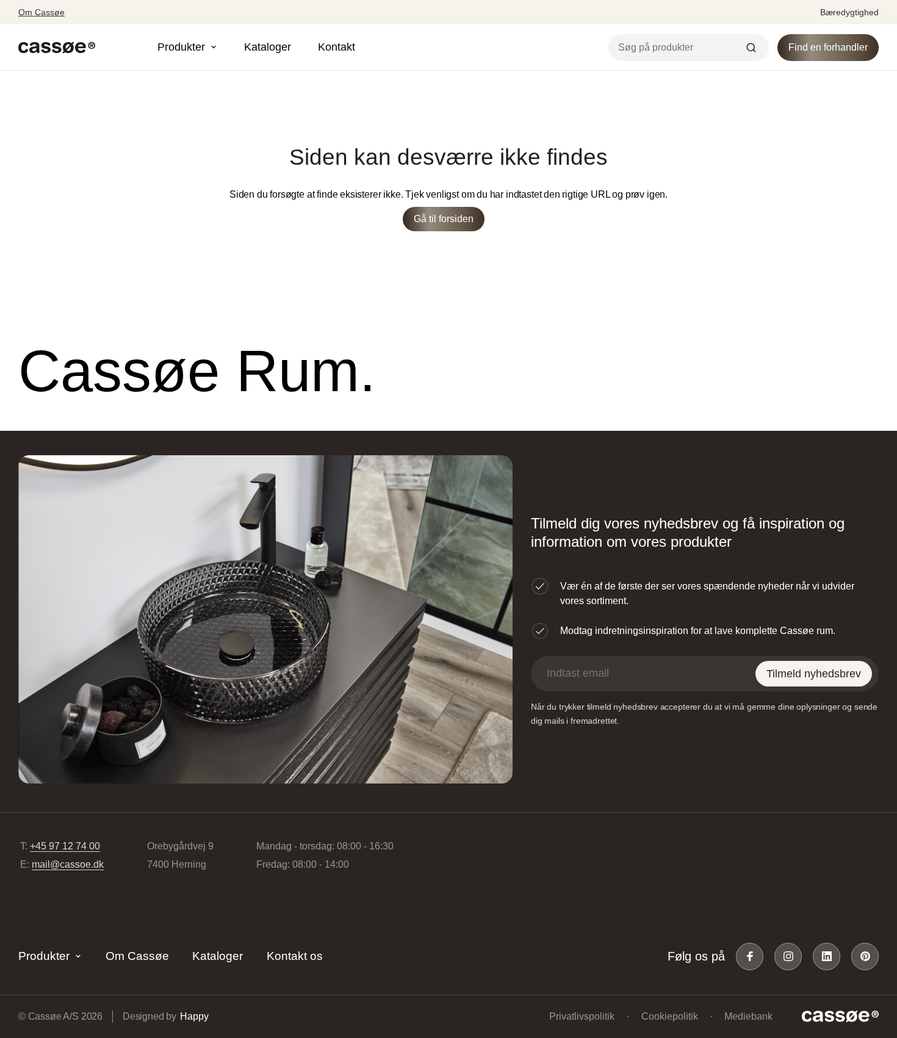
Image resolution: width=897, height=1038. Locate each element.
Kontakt (336, 47)
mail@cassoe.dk (68, 864)
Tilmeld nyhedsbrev (813, 674)
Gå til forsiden (444, 219)
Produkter (44, 956)
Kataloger (267, 47)
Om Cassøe (41, 12)
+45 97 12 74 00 (65, 846)
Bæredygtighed (849, 12)
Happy (194, 1016)
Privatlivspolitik (581, 1016)
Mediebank (748, 1016)
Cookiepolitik (669, 1016)
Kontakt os (295, 956)
